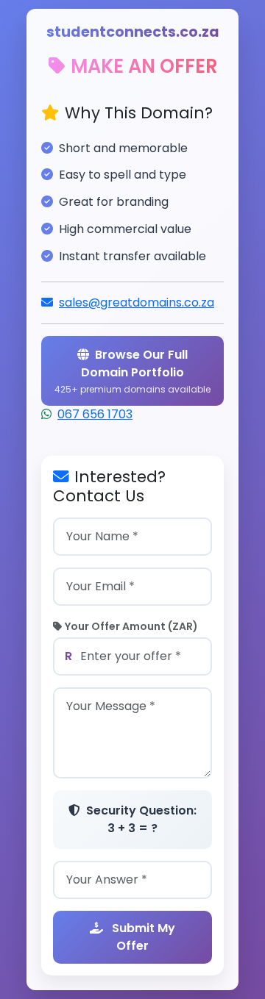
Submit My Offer (142, 937)
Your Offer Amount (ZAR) (131, 626)
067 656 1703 (94, 414)
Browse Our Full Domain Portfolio (132, 370)
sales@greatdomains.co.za (136, 302)
